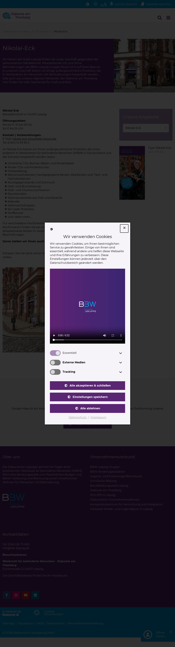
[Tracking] (124, 372)
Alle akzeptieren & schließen (90, 385)
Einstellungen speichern (90, 397)
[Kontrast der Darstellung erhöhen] (51, 229)
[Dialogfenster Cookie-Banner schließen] (124, 228)
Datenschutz (78, 417)
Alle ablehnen (90, 408)
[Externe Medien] (124, 362)
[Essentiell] (124, 353)
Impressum (98, 417)
